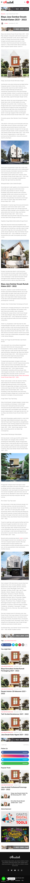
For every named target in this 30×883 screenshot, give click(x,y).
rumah (21, 538)
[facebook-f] (8, 870)
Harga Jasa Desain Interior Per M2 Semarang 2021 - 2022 (19, 794)
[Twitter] (13, 644)
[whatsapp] (21, 870)
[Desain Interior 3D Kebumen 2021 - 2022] (15, 680)
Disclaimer (17, 880)
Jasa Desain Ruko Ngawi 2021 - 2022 (14, 735)
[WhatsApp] (16, 644)
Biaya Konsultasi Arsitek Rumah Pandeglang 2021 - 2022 (12, 670)
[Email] (23, 644)
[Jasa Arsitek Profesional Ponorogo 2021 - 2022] (15, 776)
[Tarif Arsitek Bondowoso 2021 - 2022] (15, 703)
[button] (1, 2)
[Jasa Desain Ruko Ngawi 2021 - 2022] (15, 724)
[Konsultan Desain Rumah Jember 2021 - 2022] (5, 803)
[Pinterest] (19, 644)
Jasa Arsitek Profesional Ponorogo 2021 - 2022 (14, 788)
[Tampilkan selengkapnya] (26, 644)
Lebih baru (4, 744)
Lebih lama (25, 744)
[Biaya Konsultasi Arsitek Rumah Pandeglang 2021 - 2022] (15, 658)
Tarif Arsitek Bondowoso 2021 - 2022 (15, 714)
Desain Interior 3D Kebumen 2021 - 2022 (14, 692)
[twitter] (11, 870)
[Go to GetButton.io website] (3, 881)
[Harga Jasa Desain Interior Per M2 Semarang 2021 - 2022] (5, 795)
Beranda (3, 13)
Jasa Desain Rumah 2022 (18, 877)
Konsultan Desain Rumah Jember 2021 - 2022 (18, 801)
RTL (23, 880)
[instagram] (18, 870)
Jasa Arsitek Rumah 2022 (12, 13)
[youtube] (15, 870)
